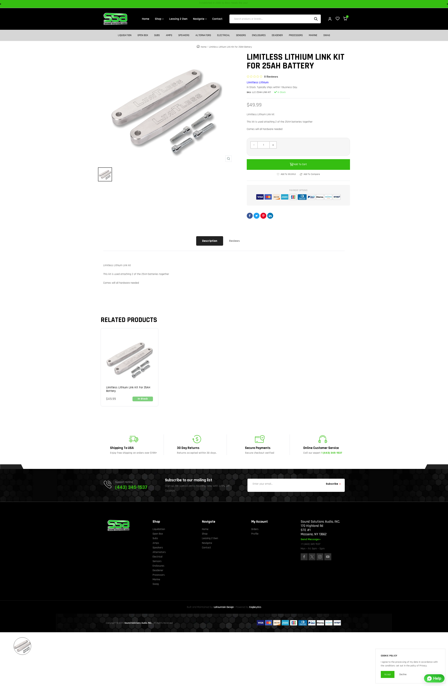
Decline (403, 674)
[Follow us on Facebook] (304, 556)
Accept (387, 674)
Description (209, 241)
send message (310, 539)
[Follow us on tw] (312, 556)
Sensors (241, 35)
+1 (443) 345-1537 (310, 544)
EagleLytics (255, 607)
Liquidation (124, 35)
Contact (206, 547)
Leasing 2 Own (210, 538)
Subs (157, 35)
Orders (254, 529)
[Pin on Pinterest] (263, 216)
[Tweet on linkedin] (270, 216)
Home (203, 46)
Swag (326, 35)
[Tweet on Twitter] (257, 216)
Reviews (234, 241)
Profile (254, 534)
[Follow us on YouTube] (327, 556)
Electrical (223, 35)
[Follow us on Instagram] (319, 556)
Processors (296, 35)
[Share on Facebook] (250, 216)
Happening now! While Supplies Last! (248, 4)
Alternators (203, 35)
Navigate (207, 543)
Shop (205, 534)
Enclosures (259, 35)
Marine (313, 35)
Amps (169, 35)
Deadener (277, 35)
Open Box (143, 35)
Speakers (183, 35)
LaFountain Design (224, 607)
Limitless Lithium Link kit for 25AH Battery (128, 389)
